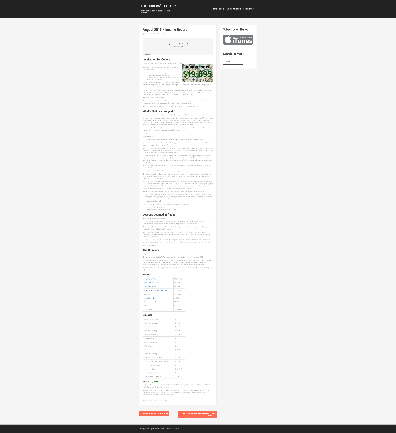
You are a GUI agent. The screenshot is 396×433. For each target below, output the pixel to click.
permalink (164, 400)
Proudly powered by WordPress (149, 429)
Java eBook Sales (149, 298)
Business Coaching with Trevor (230, 9)
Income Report (148, 400)
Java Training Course (150, 279)
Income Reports (248, 9)
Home (215, 9)
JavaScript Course (150, 286)
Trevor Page (161, 34)
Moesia (168, 429)
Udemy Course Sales (150, 302)
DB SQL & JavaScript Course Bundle (155, 290)
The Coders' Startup (158, 6)
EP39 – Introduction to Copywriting (154, 413)
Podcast (156, 400)
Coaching (147, 294)
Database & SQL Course (151, 283)
